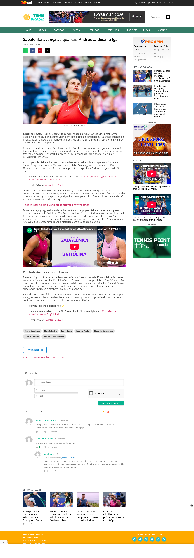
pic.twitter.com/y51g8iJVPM (43, 314)
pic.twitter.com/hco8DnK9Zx (44, 179)
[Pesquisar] (168, 17)
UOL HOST (57, 3)
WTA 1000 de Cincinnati (53, 337)
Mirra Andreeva (32, 337)
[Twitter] (140, 539)
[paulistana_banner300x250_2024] (152, 155)
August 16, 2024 (54, 185)
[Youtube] (152, 539)
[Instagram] (146, 539)
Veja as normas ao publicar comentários (43, 356)
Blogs (146, 30)
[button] (25, 50)
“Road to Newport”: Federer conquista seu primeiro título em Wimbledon (87, 516)
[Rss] (164, 539)
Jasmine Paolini (83, 331)
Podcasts (132, 30)
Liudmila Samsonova (103, 331)
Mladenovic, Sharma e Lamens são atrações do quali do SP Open (160, 110)
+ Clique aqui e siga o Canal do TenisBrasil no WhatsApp (56, 204)
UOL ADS (98, 3)
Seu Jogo (94, 30)
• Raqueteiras (140, 59)
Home (28, 30)
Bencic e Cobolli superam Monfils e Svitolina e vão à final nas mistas (60, 516)
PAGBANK (68, 3)
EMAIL (170, 3)
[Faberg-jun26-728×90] (97, 21)
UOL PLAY (88, 3)
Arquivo (162, 30)
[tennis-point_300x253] (152, 257)
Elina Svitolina (50, 331)
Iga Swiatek (66, 331)
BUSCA (142, 3)
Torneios (59, 30)
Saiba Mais (113, 30)
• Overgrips (159, 56)
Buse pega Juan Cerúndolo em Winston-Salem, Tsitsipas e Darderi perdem (33, 517)
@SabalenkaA (108, 176)
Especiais (76, 30)
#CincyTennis (90, 176)
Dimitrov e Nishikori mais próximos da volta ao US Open (113, 516)
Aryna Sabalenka (32, 331)
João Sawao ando (68, 458)
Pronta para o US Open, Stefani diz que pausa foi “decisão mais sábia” (161, 92)
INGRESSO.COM (44, 3)
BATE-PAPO (156, 3)
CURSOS (78, 3)
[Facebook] (134, 539)
